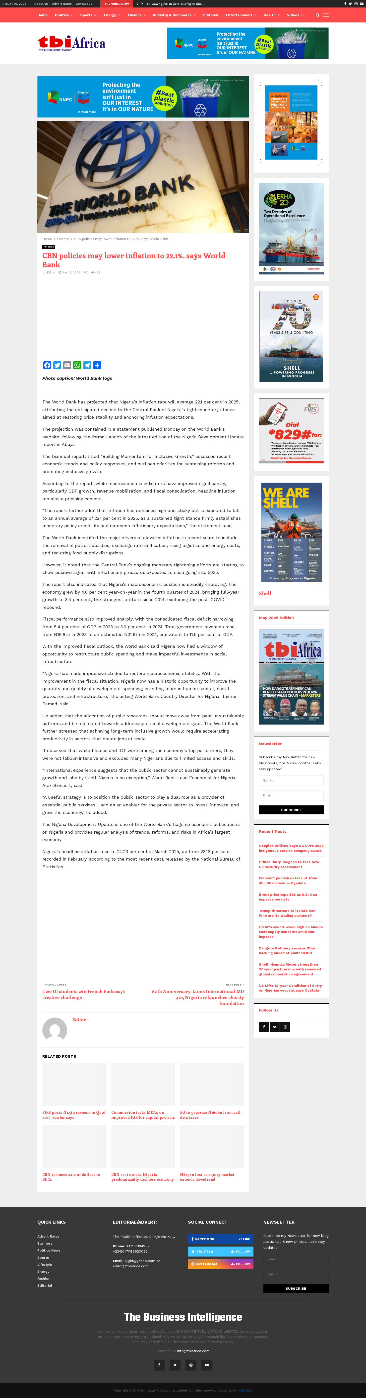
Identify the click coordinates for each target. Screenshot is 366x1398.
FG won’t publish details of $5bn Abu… (175, 4)
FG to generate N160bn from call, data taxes (210, 1115)
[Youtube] (206, 1365)
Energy (110, 15)
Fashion (44, 1278)
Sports (86, 15)
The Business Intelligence (183, 1318)
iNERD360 (245, 1390)
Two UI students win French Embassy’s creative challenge (83, 994)
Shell (265, 593)
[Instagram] (190, 1365)
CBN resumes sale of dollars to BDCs (71, 1177)
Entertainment (239, 15)
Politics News (49, 1250)
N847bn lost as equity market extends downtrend (207, 1177)
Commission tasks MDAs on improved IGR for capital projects (143, 1115)
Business (44, 1243)
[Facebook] (159, 1365)
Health (270, 15)
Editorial (210, 15)
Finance (135, 15)
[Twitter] (175, 1365)
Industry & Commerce (172, 15)
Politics (62, 15)
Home (42, 15)
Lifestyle (44, 1265)
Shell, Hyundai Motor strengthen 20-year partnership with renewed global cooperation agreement (290, 969)
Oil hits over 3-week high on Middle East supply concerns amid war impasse (291, 932)
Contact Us (84, 3)
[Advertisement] (143, 321)
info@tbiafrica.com (193, 1351)
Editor (51, 272)
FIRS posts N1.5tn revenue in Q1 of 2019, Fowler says (74, 1115)
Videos (293, 15)
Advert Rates (62, 3)
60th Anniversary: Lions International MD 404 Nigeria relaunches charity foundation (198, 997)
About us (41, 3)
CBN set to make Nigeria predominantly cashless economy (142, 1177)
